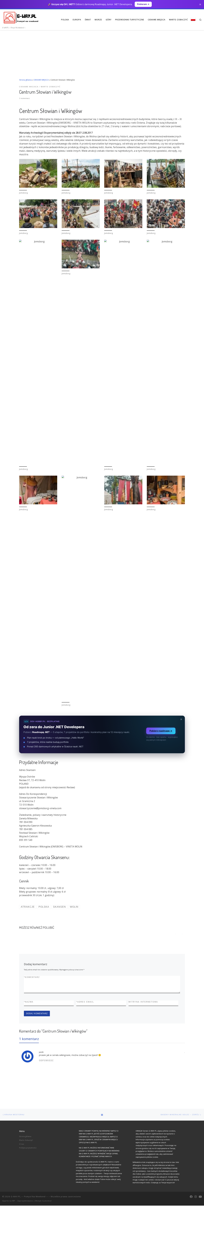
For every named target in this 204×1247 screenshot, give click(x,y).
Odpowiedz (46, 1060)
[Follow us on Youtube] (200, 1196)
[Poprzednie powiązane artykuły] (176, 934)
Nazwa (28, 1002)
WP (13, 1201)
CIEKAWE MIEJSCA (41, 80)
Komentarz (32, 977)
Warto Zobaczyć (26, 1140)
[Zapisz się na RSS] (186, 1196)
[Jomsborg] (38, 173)
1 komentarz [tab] (29, 1038)
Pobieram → (143, 4)
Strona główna (25, 80)
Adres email (85, 1002)
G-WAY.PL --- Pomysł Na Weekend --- (29, 1196)
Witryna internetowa (143, 1002)
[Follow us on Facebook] (191, 1196)
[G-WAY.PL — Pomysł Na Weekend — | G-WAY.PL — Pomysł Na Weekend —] (21, 17)
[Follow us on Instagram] (195, 1196)
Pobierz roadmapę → (160, 730)
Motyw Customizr (43, 1201)
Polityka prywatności (27, 1148)
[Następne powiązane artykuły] (182, 934)
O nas (21, 1144)
